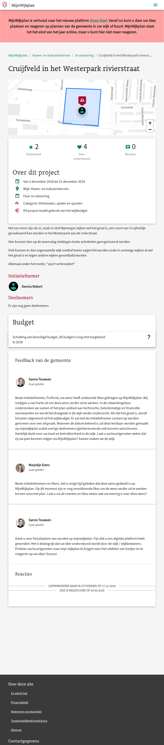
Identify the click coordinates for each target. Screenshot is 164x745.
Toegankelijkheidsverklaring (29, 721)
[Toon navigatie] (155, 5)
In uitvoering (84, 55)
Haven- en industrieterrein (51, 55)
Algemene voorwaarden (26, 711)
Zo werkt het (19, 693)
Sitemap (16, 730)
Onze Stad (98, 20)
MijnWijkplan (18, 55)
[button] (150, 123)
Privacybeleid (19, 702)
